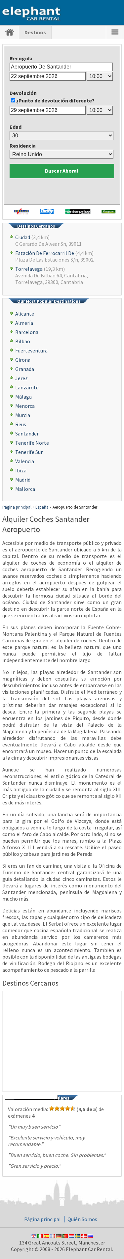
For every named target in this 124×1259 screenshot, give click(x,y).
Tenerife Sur (29, 452)
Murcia (22, 415)
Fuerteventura (31, 350)
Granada (24, 369)
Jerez (21, 378)
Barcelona (26, 332)
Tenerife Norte (32, 442)
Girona (22, 359)
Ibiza (20, 470)
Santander (27, 433)
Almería (24, 323)
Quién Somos (82, 1219)
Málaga (23, 396)
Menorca (25, 406)
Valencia (24, 461)
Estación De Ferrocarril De (44, 253)
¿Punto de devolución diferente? (55, 100)
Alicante (24, 313)
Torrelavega (29, 269)
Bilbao (22, 341)
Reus (20, 424)
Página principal (42, 1219)
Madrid (22, 479)
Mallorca (25, 489)
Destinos (35, 32)
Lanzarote (27, 387)
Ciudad (22, 237)
